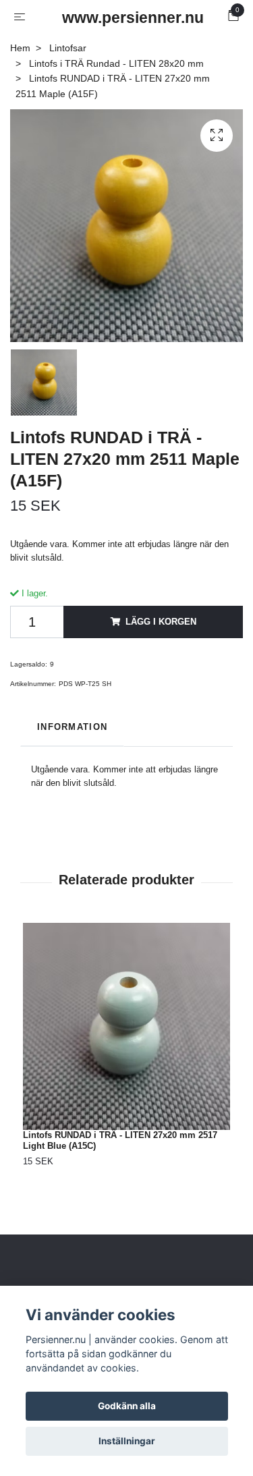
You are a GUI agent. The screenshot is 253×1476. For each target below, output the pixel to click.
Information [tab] (72, 727)
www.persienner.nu (129, 17)
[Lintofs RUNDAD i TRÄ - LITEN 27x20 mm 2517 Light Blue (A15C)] (126, 1026)
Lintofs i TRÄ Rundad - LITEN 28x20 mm (116, 63)
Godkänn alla (127, 1405)
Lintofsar (67, 47)
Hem (20, 47)
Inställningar (127, 1441)
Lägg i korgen (160, 622)
